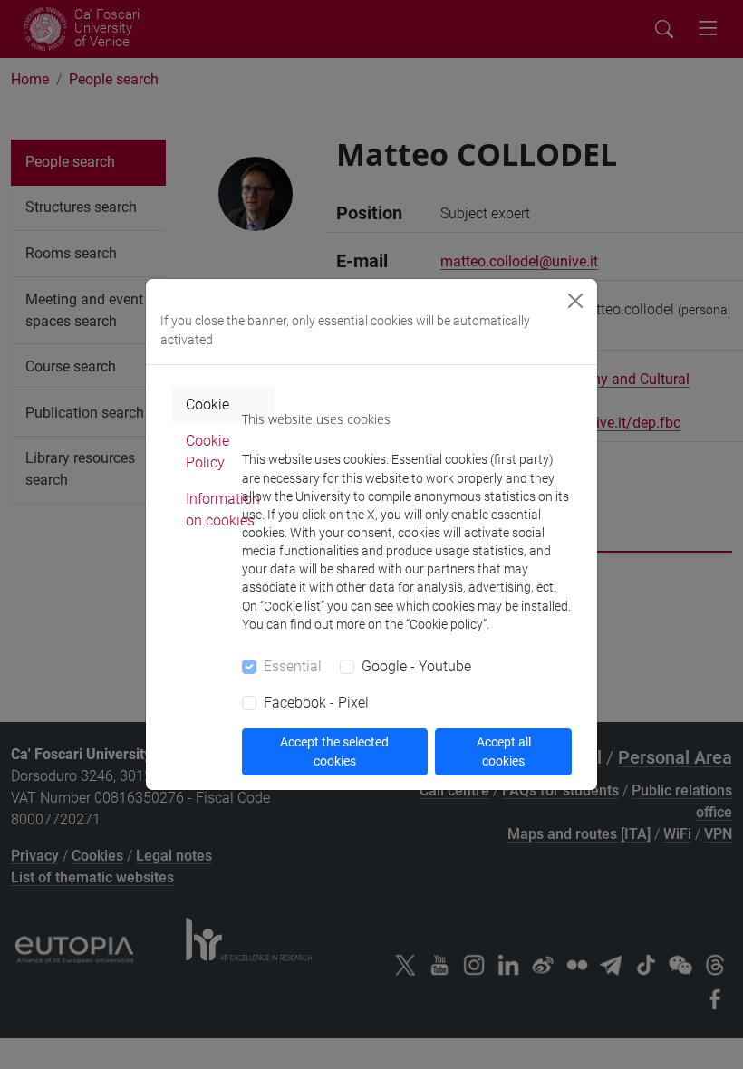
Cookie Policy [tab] (207, 451)
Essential (293, 666)
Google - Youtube (416, 666)
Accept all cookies (504, 751)
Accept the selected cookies (334, 751)
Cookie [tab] (207, 404)
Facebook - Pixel (316, 702)
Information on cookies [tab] (223, 509)
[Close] (575, 300)
